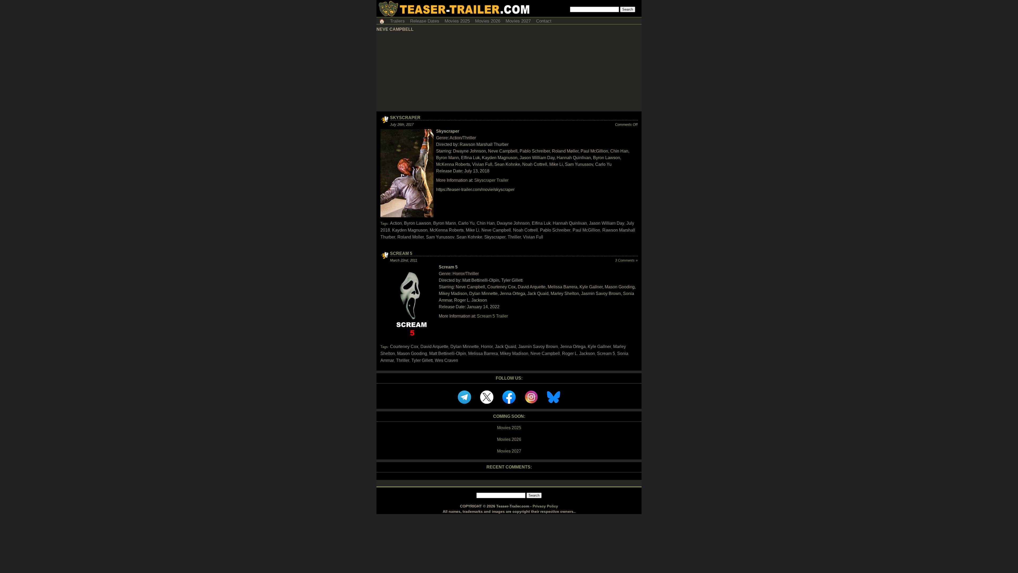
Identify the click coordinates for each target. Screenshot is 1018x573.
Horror (487, 346)
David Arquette (434, 346)
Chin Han (486, 223)
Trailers (397, 21)
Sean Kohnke (469, 237)
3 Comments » (626, 260)
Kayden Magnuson (410, 230)
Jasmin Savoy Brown (538, 346)
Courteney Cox (404, 346)
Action (396, 223)
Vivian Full (533, 237)
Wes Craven (446, 360)
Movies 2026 (487, 21)
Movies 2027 (518, 21)
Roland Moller (410, 237)
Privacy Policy (545, 506)
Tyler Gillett (422, 360)
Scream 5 (401, 253)
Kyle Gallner (599, 346)
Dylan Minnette (464, 346)
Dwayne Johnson (513, 223)
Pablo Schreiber (555, 230)
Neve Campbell (496, 230)
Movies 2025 (457, 21)
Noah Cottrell (525, 230)
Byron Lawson (417, 223)
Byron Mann (444, 223)
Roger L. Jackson (578, 353)
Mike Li (472, 230)
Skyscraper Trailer (491, 180)
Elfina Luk (541, 223)
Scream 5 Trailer (492, 316)
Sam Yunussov (440, 237)
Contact (543, 21)
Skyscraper (405, 117)
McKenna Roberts (447, 230)
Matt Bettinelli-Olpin (447, 353)
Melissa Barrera (483, 353)
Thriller (514, 237)
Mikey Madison (514, 353)
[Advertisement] (509, 71)
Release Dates (424, 21)
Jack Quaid (505, 346)
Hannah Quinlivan (570, 223)
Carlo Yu (466, 223)
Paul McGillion (586, 230)
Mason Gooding (412, 353)
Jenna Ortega (573, 346)
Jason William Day (606, 223)
